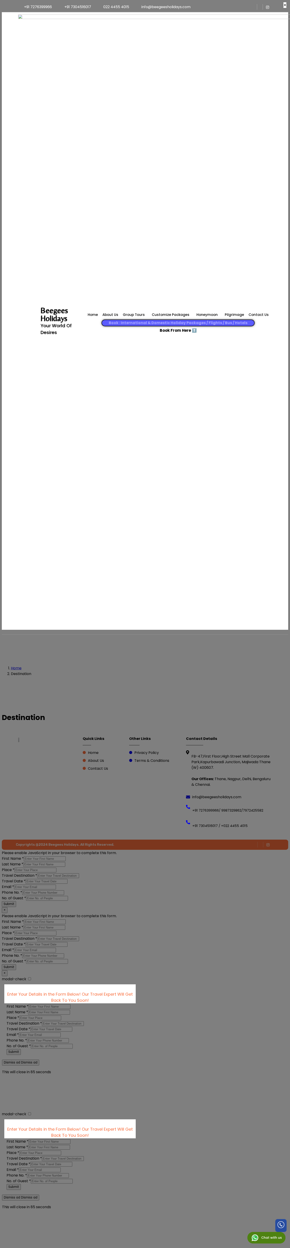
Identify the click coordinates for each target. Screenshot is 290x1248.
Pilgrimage (234, 314)
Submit (9, 904)
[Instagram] (267, 7)
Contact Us (259, 314)
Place (8, 869)
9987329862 (230, 810)
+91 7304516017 (205, 825)
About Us (110, 314)
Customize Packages (170, 314)
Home (93, 314)
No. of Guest (14, 898)
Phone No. (12, 892)
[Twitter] (260, 7)
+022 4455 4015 (234, 825)
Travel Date (14, 881)
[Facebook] (254, 7)
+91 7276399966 (205, 810)
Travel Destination (19, 875)
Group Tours (134, 314)
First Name (13, 858)
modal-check (14, 979)
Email (8, 886)
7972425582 (253, 810)
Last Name (12, 864)
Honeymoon (207, 314)
